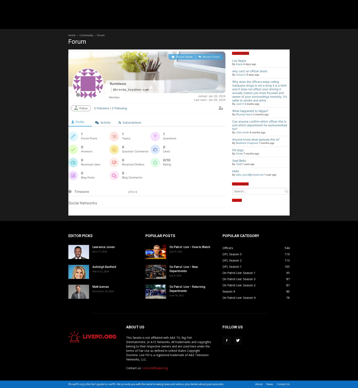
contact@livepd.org (155, 368)
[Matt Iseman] (78, 292)
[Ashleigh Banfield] (78, 272)
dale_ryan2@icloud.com (250, 174)
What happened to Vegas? (250, 111)
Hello (235, 171)
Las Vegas (239, 60)
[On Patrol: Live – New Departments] (155, 272)
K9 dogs (238, 150)
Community (86, 35)
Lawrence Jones (103, 247)
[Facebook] (227, 340)
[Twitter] (238, 340)
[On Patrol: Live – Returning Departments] (155, 292)
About (258, 384)
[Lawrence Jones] (78, 252)
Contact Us (283, 384)
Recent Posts (211, 56)
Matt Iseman (100, 286)
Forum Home (184, 56)
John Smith (242, 132)
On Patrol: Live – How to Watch (189, 247)
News (269, 384)
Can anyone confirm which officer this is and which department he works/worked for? (259, 125)
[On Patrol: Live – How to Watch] (155, 252)
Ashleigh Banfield (104, 267)
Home (72, 35)
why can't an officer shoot (249, 71)
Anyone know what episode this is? (255, 139)
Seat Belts (239, 160)
